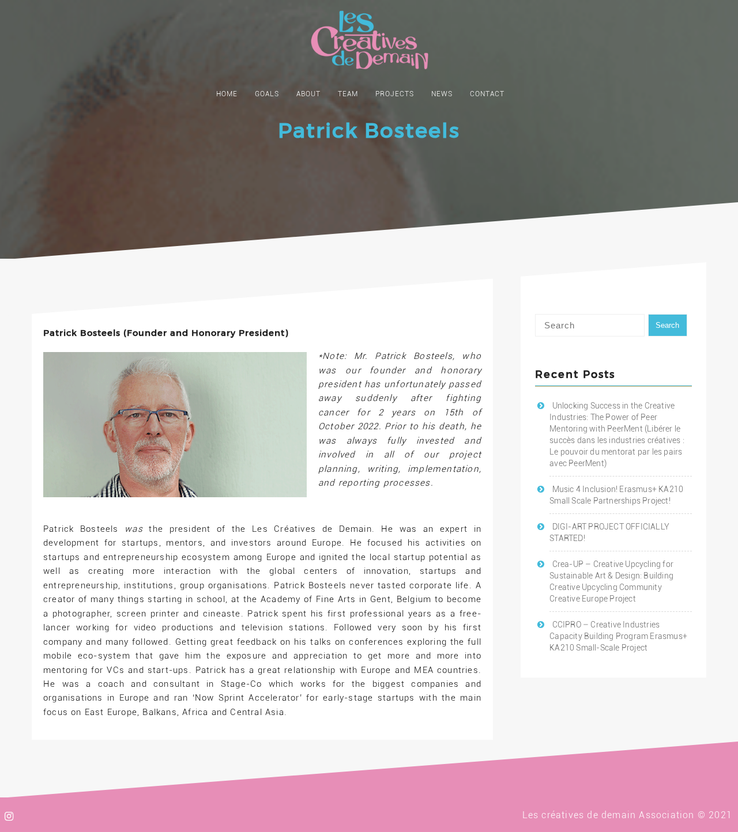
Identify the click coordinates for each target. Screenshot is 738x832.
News (442, 94)
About (308, 94)
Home (227, 94)
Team (348, 94)
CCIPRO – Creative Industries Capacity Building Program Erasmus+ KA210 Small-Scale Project (618, 636)
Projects (394, 94)
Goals (267, 94)
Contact (487, 94)
